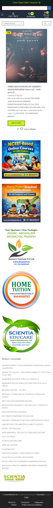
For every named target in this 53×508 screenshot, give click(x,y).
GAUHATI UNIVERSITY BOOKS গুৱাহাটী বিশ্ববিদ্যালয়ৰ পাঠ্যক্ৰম (25, 420)
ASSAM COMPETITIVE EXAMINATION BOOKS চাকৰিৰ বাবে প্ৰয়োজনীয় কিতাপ (26, 366)
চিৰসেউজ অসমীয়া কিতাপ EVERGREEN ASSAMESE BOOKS (24, 461)
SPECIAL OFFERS (9, 445)
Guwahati (40, 494)
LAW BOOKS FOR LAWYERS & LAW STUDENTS (22, 424)
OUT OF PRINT (8, 436)
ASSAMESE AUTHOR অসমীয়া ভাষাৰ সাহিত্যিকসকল (20, 379)
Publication (39, 502)
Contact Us (25, 502)
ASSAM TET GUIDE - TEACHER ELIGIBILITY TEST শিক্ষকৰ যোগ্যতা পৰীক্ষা (26, 373)
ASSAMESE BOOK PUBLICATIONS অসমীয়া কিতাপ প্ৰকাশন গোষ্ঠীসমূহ (24, 384)
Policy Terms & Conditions (32, 505)
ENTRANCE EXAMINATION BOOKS (17, 416)
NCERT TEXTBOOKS (11, 428)
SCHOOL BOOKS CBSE (12, 441)
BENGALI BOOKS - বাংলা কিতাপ (14, 390)
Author (14, 505)
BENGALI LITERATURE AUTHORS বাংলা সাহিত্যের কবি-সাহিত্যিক (23, 395)
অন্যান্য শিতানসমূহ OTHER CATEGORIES (17, 457)
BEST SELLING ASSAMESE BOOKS (17, 401)
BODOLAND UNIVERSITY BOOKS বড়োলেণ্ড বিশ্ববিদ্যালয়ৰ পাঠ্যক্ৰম (24, 406)
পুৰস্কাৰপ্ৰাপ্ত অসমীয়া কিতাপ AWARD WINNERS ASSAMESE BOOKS (24, 466)
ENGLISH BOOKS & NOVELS (14, 412)
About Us (11, 502)
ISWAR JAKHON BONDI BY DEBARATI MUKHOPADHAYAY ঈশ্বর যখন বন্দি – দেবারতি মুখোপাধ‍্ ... (24, 89)
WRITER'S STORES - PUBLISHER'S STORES (20, 453)
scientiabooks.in (10, 494)
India (26, 497)
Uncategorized (8, 449)
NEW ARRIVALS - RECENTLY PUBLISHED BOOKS (23, 432)
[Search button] (49, 8)
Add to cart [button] (16, 123)
